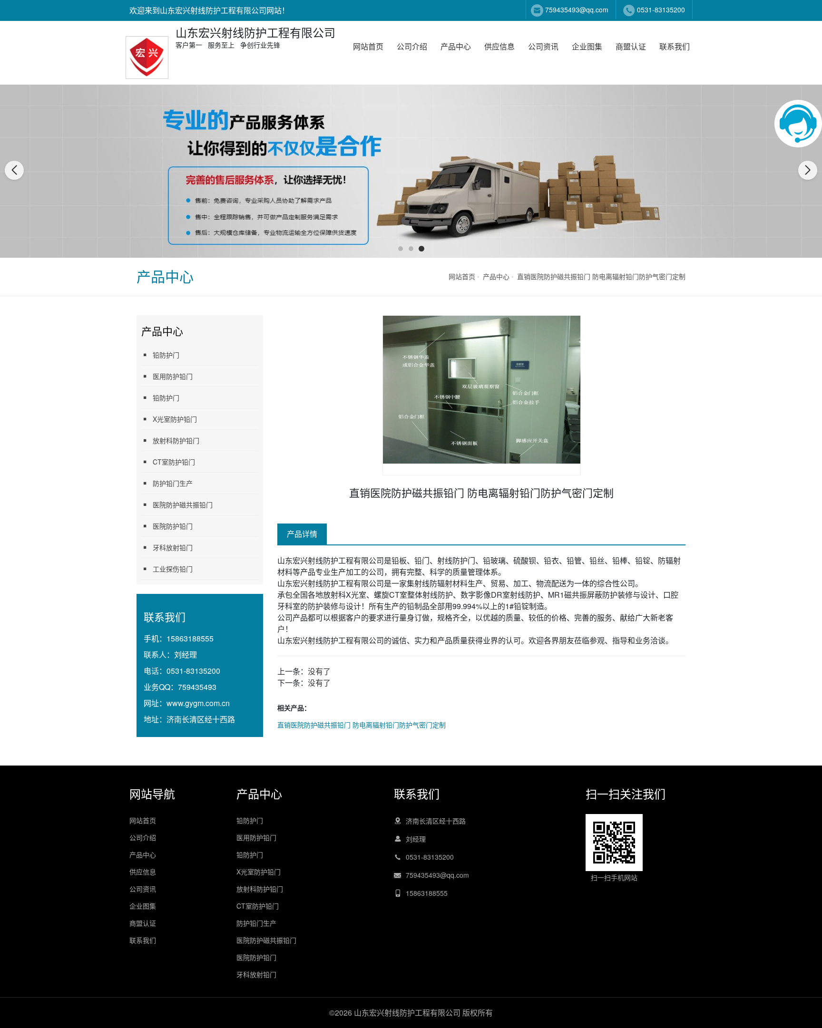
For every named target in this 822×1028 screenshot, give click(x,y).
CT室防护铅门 (174, 461)
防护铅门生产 (173, 483)
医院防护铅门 (173, 526)
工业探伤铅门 (173, 568)
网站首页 (368, 46)
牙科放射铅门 (173, 547)
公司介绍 (412, 46)
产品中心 (455, 46)
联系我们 (674, 46)
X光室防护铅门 (175, 419)
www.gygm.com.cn (198, 703)
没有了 (319, 671)
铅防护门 (166, 354)
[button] (400, 248)
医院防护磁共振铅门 (183, 504)
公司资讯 (543, 46)
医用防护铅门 (173, 376)
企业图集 (587, 46)
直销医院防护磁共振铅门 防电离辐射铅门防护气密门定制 (601, 276)
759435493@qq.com (576, 9)
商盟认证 (631, 46)
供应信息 (499, 46)
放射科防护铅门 (176, 440)
